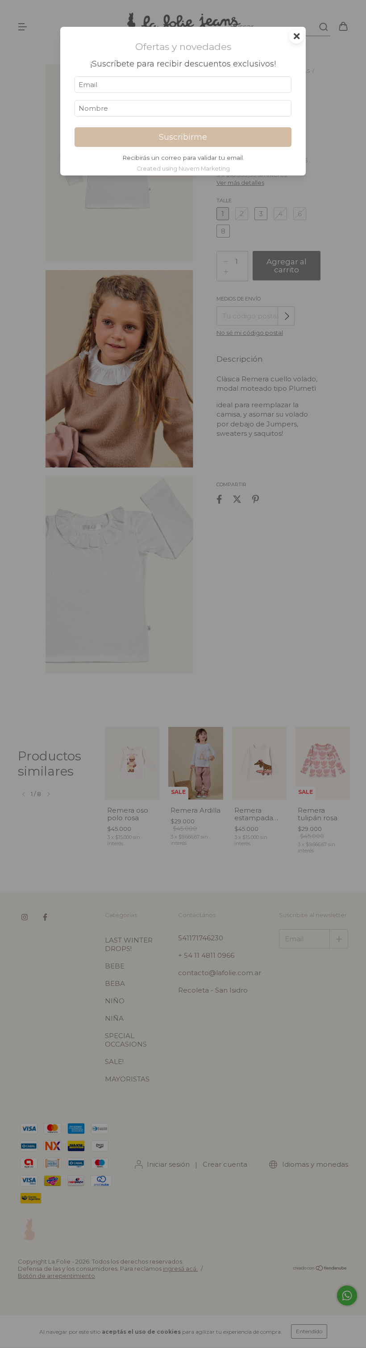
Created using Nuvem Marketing (183, 168)
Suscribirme (183, 137)
